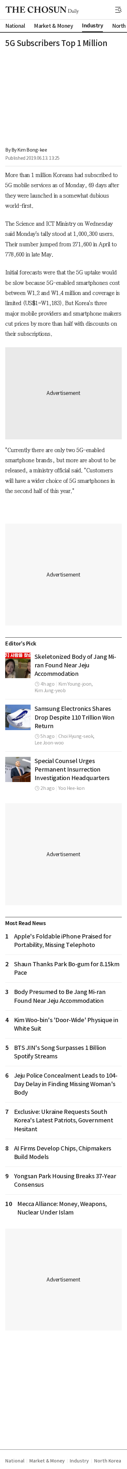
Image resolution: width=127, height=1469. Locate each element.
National (14, 1461)
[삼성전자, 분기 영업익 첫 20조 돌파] (18, 717)
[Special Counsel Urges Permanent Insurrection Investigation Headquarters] (18, 769)
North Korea (107, 1461)
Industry (79, 1461)
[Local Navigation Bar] (118, 10)
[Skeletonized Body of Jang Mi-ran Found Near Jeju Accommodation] (18, 665)
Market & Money (46, 1461)
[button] (118, 10)
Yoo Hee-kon (71, 788)
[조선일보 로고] (42, 10)
